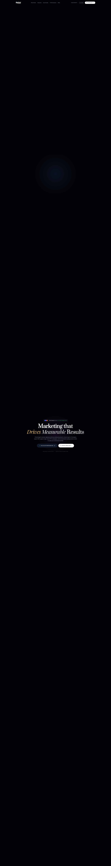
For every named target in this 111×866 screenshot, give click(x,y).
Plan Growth (74, 2)
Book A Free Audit (66, 445)
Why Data (39, 2)
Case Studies (45, 2)
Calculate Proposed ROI (48, 445)
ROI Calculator (53, 2)
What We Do (33, 2)
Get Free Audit (89, 2)
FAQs (59, 2)
